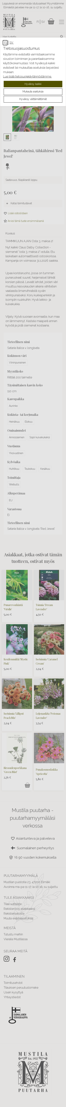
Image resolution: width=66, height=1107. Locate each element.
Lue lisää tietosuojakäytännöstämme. (27, 76)
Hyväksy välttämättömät (33, 99)
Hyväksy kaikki (33, 83)
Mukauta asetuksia (33, 91)
